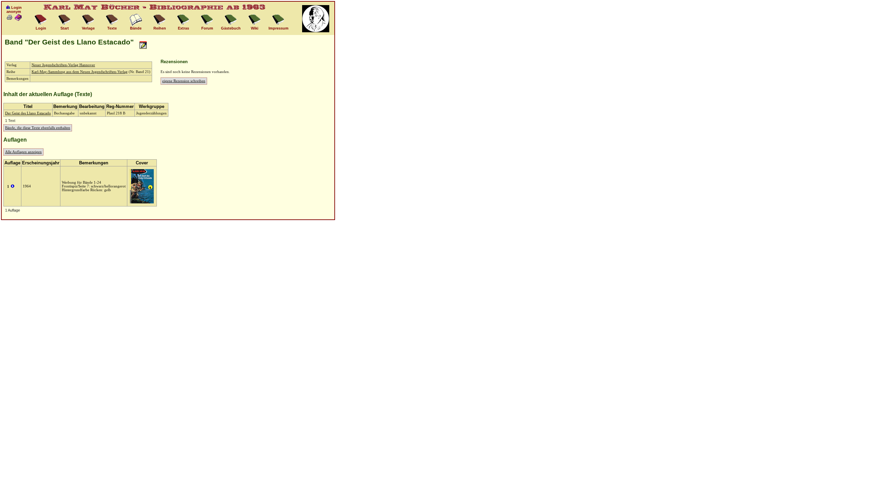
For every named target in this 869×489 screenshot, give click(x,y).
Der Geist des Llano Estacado (28, 113)
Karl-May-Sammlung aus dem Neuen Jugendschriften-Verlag (80, 72)
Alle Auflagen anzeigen (23, 152)
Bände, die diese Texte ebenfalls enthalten (37, 128)
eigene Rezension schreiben (183, 81)
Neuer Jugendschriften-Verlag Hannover (63, 65)
